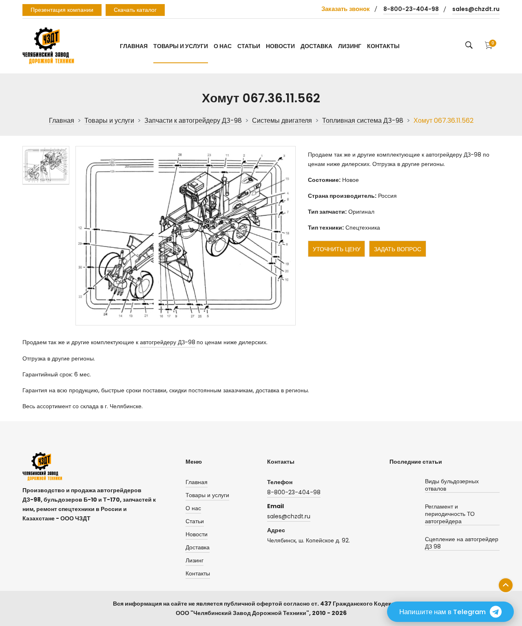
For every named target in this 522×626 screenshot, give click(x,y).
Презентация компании (62, 10)
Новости (280, 46)
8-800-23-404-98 (411, 9)
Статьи (248, 46)
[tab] (46, 165)
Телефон (279, 482)
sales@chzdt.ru (476, 9)
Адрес (276, 530)
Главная (134, 46)
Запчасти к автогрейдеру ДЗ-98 (193, 120)
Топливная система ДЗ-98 (362, 120)
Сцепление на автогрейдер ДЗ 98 (461, 543)
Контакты (383, 46)
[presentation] (45, 165)
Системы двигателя (282, 120)
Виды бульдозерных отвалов (452, 485)
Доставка (316, 46)
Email (275, 506)
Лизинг (349, 46)
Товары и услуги (180, 46)
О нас (223, 46)
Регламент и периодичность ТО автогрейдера (450, 514)
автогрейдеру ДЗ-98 (167, 342)
